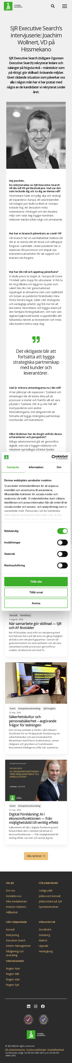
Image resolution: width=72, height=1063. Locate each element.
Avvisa (36, 603)
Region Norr (13, 968)
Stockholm (45, 929)
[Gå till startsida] (13, 6)
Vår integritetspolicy (15, 1049)
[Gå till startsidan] (36, 1034)
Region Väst (13, 979)
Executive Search (15, 940)
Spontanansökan (48, 906)
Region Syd (12, 984)
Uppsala (43, 945)
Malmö (43, 940)
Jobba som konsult (50, 896)
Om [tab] (59, 467)
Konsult (10, 929)
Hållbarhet (12, 912)
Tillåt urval (36, 592)
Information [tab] (36, 467)
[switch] (62, 542)
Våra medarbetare (16, 901)
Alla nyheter (34, 856)
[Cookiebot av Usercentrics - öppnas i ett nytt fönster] (52, 457)
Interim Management (18, 945)
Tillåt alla (36, 581)
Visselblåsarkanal (55, 1049)
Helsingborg (46, 951)
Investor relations (16, 906)
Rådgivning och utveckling (14, 952)
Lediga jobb (45, 890)
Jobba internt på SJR (50, 901)
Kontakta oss (13, 896)
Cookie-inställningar (36, 1049)
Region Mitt (12, 974)
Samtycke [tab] (13, 467)
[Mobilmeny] (64, 6)
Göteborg (44, 935)
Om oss (10, 890)
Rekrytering (12, 935)
